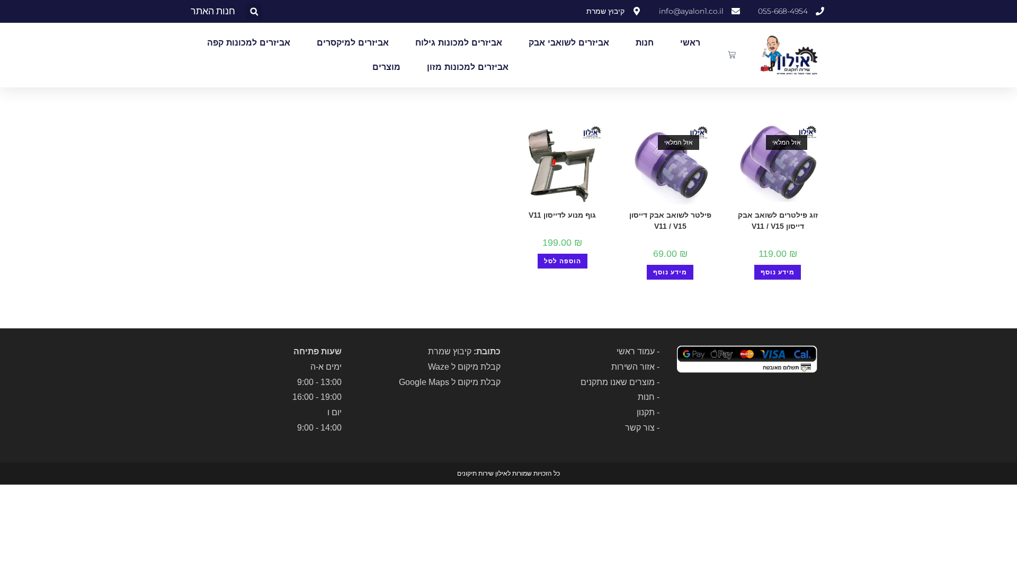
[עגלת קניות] (731, 54)
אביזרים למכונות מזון (467, 67)
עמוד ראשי (636, 351)
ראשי (690, 43)
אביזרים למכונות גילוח (458, 43)
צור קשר (640, 427)
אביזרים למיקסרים (353, 43)
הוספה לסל (562, 261)
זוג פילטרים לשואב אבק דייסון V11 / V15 (778, 220)
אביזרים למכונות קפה (248, 43)
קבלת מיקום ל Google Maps (450, 382)
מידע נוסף (778, 272)
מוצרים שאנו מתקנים (618, 382)
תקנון (646, 412)
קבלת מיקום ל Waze (464, 366)
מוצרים (386, 67)
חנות (645, 43)
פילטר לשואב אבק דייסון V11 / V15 (670, 220)
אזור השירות (633, 366)
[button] (254, 12)
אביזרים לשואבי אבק (569, 43)
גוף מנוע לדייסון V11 (562, 215)
